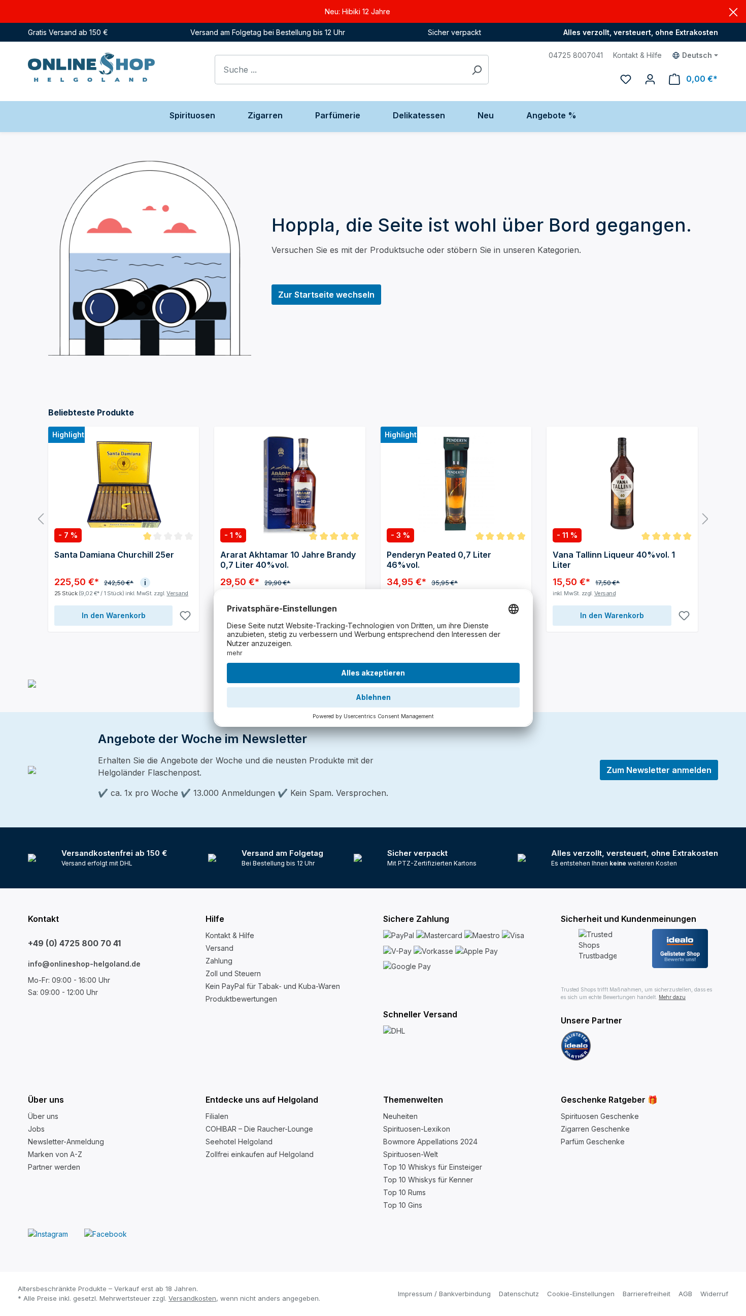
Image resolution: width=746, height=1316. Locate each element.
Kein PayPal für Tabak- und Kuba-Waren (273, 986)
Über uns (43, 1116)
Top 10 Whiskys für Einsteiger (432, 1167)
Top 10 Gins (402, 1205)
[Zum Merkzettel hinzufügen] (185, 615)
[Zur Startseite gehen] (91, 67)
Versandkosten (192, 1298)
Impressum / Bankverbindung (444, 1294)
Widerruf (714, 1294)
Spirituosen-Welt (410, 1154)
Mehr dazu (672, 997)
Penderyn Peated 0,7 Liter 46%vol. (439, 560)
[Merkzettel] (626, 79)
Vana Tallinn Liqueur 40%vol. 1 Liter (614, 560)
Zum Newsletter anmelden (658, 770)
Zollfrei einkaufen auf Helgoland (260, 1154)
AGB (685, 1294)
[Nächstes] (705, 519)
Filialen (217, 1116)
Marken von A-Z (55, 1154)
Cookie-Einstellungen (581, 1294)
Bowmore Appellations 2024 (430, 1141)
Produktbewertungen (241, 998)
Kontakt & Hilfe (637, 55)
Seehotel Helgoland (239, 1141)
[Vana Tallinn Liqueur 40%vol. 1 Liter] (622, 483)
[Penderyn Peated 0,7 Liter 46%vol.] (456, 483)
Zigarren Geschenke (595, 1129)
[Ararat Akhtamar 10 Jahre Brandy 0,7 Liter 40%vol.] (289, 483)
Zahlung (219, 960)
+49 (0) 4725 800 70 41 (74, 943)
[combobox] (340, 69)
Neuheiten (400, 1116)
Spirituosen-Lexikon (416, 1129)
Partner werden (54, 1167)
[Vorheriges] (40, 519)
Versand (177, 593)
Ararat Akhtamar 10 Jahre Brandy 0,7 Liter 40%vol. (288, 560)
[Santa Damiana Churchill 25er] (123, 483)
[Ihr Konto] (650, 79)
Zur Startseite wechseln (326, 295)
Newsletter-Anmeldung (66, 1141)
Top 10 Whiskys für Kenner (428, 1179)
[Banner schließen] (733, 11)
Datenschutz (519, 1294)
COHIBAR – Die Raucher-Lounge (259, 1129)
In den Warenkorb (114, 615)
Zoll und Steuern (233, 973)
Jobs (36, 1129)
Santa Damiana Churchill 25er (114, 555)
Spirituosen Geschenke (600, 1116)
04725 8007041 (576, 55)
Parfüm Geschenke (593, 1141)
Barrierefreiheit (646, 1294)
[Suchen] (477, 69)
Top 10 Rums (404, 1192)
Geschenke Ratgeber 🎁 (609, 1100)
